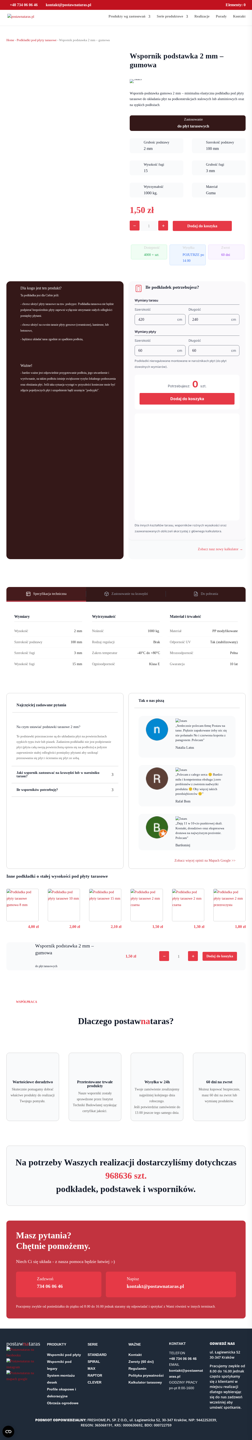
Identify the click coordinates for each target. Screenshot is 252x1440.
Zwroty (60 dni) (141, 1362)
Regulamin (137, 1368)
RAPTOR (95, 1375)
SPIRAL (94, 1362)
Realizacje (201, 16)
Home (10, 40)
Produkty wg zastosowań (127, 16)
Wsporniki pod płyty (64, 1355)
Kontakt (239, 16)
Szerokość (143, 309)
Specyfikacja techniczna (49, 594)
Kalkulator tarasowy (145, 1382)
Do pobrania (209, 594)
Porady (221, 16)
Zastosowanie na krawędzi (129, 594)
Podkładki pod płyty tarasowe (37, 40)
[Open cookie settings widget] (8, 1432)
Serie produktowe (170, 16)
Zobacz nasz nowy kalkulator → (220, 549)
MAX (91, 1368)
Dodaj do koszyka (202, 226)
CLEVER (94, 1382)
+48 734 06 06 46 (24, 5)
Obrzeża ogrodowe (63, 1403)
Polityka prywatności (146, 1375)
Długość (195, 309)
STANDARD (97, 1355)
